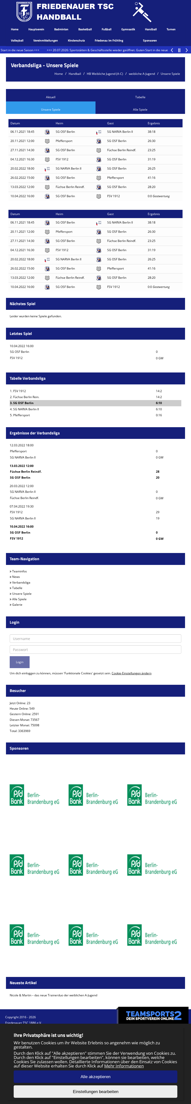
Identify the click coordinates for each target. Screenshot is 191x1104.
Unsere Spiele (170, 74)
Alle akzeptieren (95, 1076)
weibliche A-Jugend (142, 74)
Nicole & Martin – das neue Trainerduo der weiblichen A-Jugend (53, 995)
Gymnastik (128, 29)
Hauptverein (36, 29)
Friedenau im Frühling (109, 40)
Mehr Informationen (124, 1066)
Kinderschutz (76, 40)
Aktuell (50, 97)
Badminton (61, 29)
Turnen (171, 29)
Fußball (106, 29)
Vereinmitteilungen (45, 40)
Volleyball (17, 40)
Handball (151, 29)
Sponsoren (150, 40)
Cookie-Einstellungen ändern (131, 673)
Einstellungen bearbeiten (95, 1091)
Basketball (85, 29)
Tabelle (140, 97)
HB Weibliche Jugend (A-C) (105, 74)
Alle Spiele (140, 109)
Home (14, 29)
